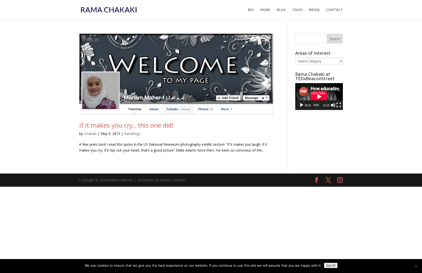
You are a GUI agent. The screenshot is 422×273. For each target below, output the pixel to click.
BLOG (281, 10)
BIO (251, 10)
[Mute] (333, 105)
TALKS (297, 10)
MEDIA (314, 10)
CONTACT (334, 10)
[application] (319, 96)
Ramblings (132, 133)
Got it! (331, 265)
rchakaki (90, 133)
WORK (265, 10)
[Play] (301, 105)
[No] (415, 266)
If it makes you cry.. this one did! (126, 125)
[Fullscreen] (338, 105)
